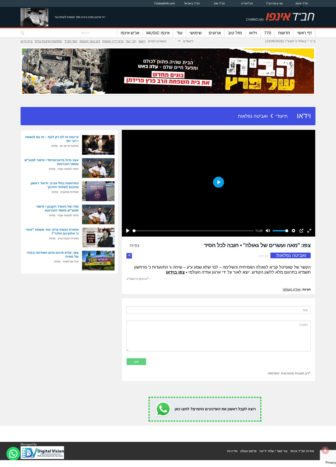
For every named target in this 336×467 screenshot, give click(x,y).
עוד (179, 33)
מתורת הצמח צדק (68, 238)
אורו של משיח (71, 261)
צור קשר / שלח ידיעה (273, 451)
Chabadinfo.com (164, 3)
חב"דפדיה (247, 3)
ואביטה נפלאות (253, 116)
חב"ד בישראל (192, 3)
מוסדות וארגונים (69, 192)
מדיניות (232, 451)
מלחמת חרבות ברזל (48, 41)
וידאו (253, 33)
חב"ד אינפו (302, 3)
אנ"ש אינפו (130, 33)
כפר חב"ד (70, 41)
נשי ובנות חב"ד (274, 3)
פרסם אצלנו (248, 451)
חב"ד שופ (219, 3)
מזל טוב (235, 33)
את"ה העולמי (292, 289)
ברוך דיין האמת (112, 41)
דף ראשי (304, 33)
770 (267, 33)
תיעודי (282, 116)
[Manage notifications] (325, 450)
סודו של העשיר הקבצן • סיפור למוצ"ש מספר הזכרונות (57, 208)
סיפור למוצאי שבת (68, 169)
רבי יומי (131, 41)
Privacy (330, 462)
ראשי (141, 41)
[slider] (193, 231)
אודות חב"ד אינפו (302, 451)
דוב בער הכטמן (90, 41)
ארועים (215, 33)
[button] (13, 454)
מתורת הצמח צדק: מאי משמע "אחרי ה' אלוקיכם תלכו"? (52, 231)
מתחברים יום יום (69, 145)
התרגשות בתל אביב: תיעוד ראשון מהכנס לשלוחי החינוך (55, 185)
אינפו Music (158, 33)
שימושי (195, 33)
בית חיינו (26, 41)
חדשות (284, 33)
